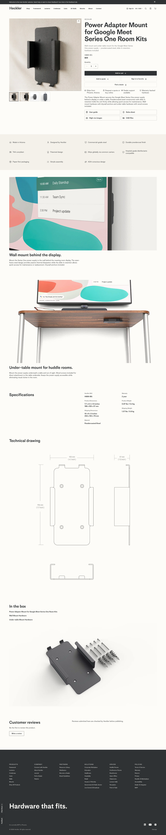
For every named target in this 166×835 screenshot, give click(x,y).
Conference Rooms (116, 770)
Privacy (137, 776)
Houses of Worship (90, 782)
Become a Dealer (64, 773)
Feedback (2, 821)
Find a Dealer (38, 776)
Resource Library (64, 767)
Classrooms (113, 779)
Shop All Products (14, 785)
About (90, 8)
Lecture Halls (113, 782)
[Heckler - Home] (15, 8)
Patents (36, 779)
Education (88, 770)
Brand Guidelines (64, 776)
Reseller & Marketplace (142, 779)
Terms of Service (140, 767)
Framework (37, 8)
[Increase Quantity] (96, 66)
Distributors (62, 770)
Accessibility (138, 782)
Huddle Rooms (114, 767)
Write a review (17, 733)
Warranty (137, 770)
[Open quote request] (150, 9)
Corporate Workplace (91, 767)
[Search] (145, 9)
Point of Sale (113, 788)
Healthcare (88, 773)
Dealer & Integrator (140, 785)
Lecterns (47, 8)
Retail (86, 779)
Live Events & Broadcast (92, 788)
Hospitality (88, 776)
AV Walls (73, 8)
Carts (65, 8)
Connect (98, 8)
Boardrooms (113, 773)
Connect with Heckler (41, 767)
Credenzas (57, 8)
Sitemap (154, 829)
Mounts (82, 8)
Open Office (113, 776)
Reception (113, 785)
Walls (10, 779)
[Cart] (155, 9)
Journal (36, 773)
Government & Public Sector (93, 785)
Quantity (87, 62)
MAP (136, 788)
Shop (28, 8)
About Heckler (38, 770)
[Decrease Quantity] (87, 66)
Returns (137, 773)
